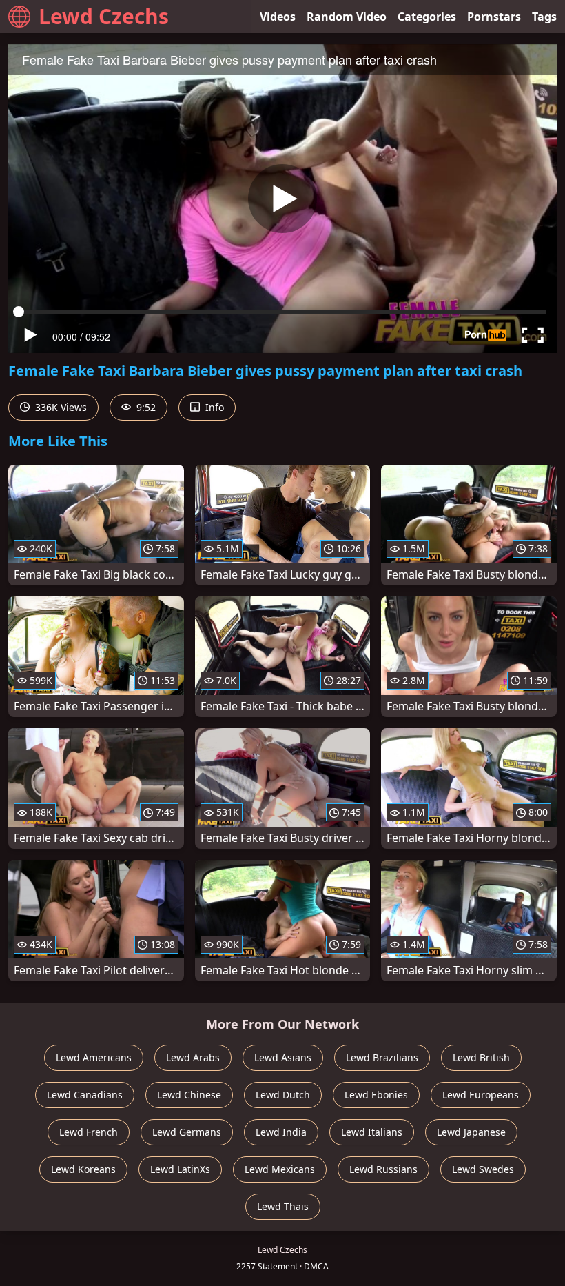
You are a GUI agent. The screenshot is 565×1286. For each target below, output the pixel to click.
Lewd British (481, 1057)
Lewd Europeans (480, 1094)
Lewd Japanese (471, 1131)
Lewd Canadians (85, 1094)
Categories (427, 16)
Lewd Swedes (483, 1169)
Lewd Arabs (193, 1057)
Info (213, 407)
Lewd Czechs (104, 16)
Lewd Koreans (83, 1169)
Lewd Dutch (283, 1094)
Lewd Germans (186, 1131)
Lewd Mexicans (280, 1169)
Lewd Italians (371, 1131)
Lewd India (281, 1131)
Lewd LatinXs (180, 1169)
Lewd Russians (383, 1169)
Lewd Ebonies (376, 1094)
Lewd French (88, 1131)
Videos (278, 16)
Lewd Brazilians (382, 1057)
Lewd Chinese (189, 1094)
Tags (544, 16)
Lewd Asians (282, 1057)
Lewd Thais (283, 1206)
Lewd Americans (94, 1057)
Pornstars (494, 16)
